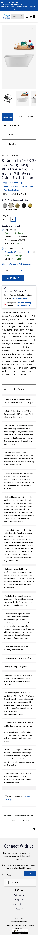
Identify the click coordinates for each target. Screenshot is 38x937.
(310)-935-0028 (20, 298)
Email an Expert (27, 186)
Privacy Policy (19, 918)
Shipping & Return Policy (12, 183)
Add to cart (13, 278)
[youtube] (22, 890)
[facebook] (15, 890)
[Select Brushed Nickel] (11, 205)
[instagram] (18, 890)
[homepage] (6, 16)
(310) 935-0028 (13, 2)
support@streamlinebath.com (13, 4)
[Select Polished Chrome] (5, 205)
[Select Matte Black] (24, 205)
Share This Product (11, 186)
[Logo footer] (20, 932)
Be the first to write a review (19, 820)
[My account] (27, 16)
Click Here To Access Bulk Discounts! (16, 264)
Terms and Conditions (19, 922)
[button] (34, 57)
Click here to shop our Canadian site (24, 304)
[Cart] (31, 16)
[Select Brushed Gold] (17, 205)
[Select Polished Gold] (30, 205)
